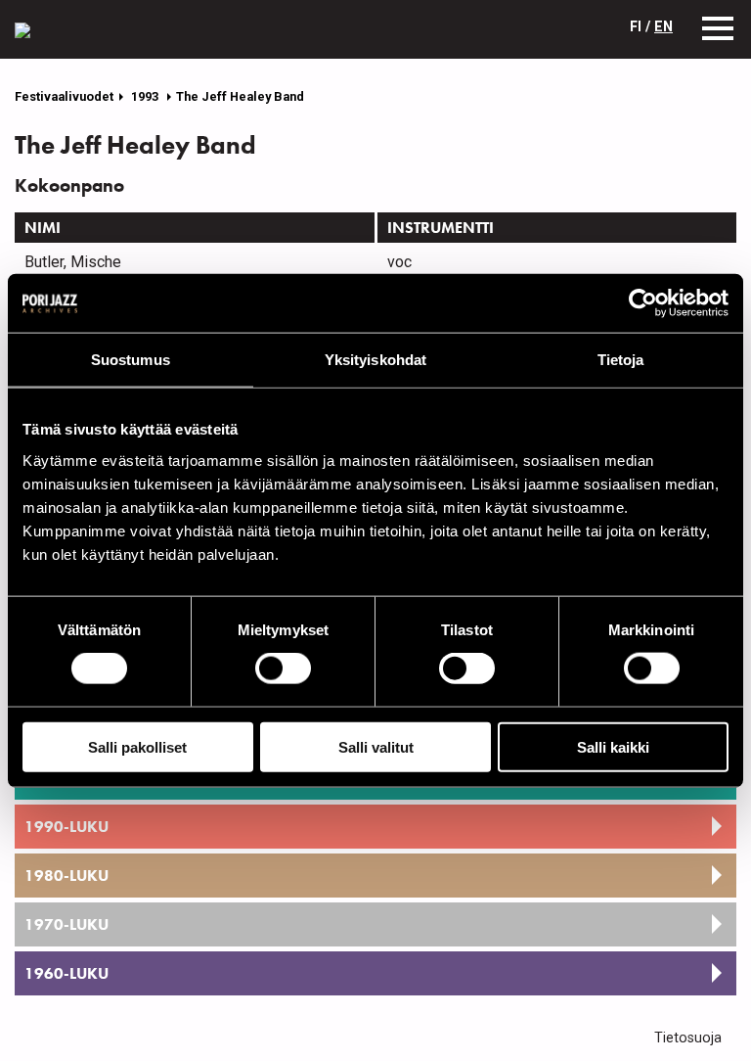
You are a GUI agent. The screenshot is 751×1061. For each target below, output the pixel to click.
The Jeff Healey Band (240, 96)
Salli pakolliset (137, 746)
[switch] (283, 668)
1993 (146, 96)
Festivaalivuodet (64, 96)
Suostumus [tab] (130, 359)
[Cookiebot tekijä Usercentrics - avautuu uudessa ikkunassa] (643, 303)
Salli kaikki (613, 746)
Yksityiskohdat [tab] (375, 359)
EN (663, 27)
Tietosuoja (688, 1038)
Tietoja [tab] (620, 359)
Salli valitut (376, 746)
